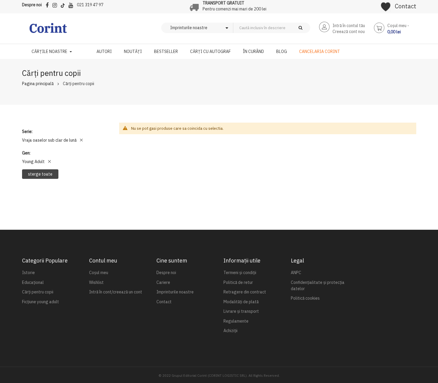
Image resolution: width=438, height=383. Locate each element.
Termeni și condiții (239, 272)
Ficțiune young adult (40, 301)
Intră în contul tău (349, 25)
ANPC (296, 272)
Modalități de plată (241, 301)
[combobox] (281, 28)
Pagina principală (38, 83)
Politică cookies (305, 298)
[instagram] (56, 4)
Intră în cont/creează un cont (115, 292)
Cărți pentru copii (37, 292)
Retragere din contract (244, 292)
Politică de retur (238, 282)
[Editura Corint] (48, 31)
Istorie (28, 272)
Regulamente (235, 321)
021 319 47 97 (90, 4)
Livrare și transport (241, 311)
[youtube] (72, 4)
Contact (405, 6)
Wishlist (96, 282)
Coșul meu (98, 272)
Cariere (163, 282)
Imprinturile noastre (175, 292)
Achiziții (230, 330)
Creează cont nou (349, 31)
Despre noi (32, 4)
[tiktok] (64, 4)
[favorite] (385, 4)
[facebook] (49, 4)
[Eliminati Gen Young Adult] (49, 161)
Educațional (33, 282)
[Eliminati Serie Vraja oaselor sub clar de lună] (81, 140)
